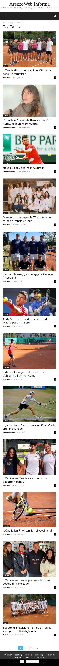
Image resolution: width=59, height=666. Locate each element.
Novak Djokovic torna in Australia (23, 167)
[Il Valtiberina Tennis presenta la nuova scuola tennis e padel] (29, 559)
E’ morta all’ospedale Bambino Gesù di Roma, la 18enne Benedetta (27, 122)
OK (22, 661)
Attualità (6, 367)
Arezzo (6, 116)
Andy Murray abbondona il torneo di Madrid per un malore (25, 320)
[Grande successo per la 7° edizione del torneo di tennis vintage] (29, 196)
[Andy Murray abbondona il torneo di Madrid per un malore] (29, 302)
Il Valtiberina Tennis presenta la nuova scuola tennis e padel (26, 582)
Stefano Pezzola (9, 127)
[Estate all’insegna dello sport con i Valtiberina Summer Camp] (29, 351)
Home (5, 22)
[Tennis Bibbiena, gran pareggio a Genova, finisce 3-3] (29, 251)
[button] (55, 16)
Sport (5, 66)
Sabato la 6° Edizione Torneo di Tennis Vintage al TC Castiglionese (27, 629)
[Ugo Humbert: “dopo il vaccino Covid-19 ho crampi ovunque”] (29, 404)
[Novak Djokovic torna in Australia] (29, 149)
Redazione (7, 77)
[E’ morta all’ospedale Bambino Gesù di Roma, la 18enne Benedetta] (29, 101)
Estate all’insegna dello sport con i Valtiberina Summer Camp (24, 374)
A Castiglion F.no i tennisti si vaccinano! (27, 530)
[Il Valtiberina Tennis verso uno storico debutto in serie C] (29, 457)
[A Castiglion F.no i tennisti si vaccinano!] (29, 509)
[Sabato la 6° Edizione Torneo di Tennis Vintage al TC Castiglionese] (29, 609)
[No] (55, 658)
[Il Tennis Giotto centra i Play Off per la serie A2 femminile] (29, 49)
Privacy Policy (32, 661)
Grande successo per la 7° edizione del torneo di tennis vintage (27, 219)
